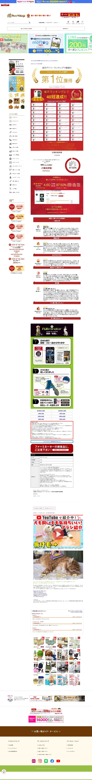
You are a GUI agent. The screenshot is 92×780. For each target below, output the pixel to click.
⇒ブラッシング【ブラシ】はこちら (39, 593)
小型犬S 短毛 (41, 413)
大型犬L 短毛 (41, 419)
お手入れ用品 (39, 63)
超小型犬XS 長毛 (62, 410)
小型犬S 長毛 (62, 413)
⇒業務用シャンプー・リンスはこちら (40, 595)
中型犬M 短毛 (41, 416)
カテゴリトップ (33, 63)
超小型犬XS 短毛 (41, 410)
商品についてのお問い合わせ (39, 512)
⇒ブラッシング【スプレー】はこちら (40, 594)
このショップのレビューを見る (76, 612)
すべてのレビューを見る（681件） (76, 610)
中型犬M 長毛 (62, 416)
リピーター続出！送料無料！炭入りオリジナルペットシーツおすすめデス (44, 60)
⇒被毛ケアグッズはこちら (38, 591)
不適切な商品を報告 (51, 512)
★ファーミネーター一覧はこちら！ (39, 590)
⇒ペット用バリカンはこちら (38, 596)
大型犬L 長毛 (62, 419)
